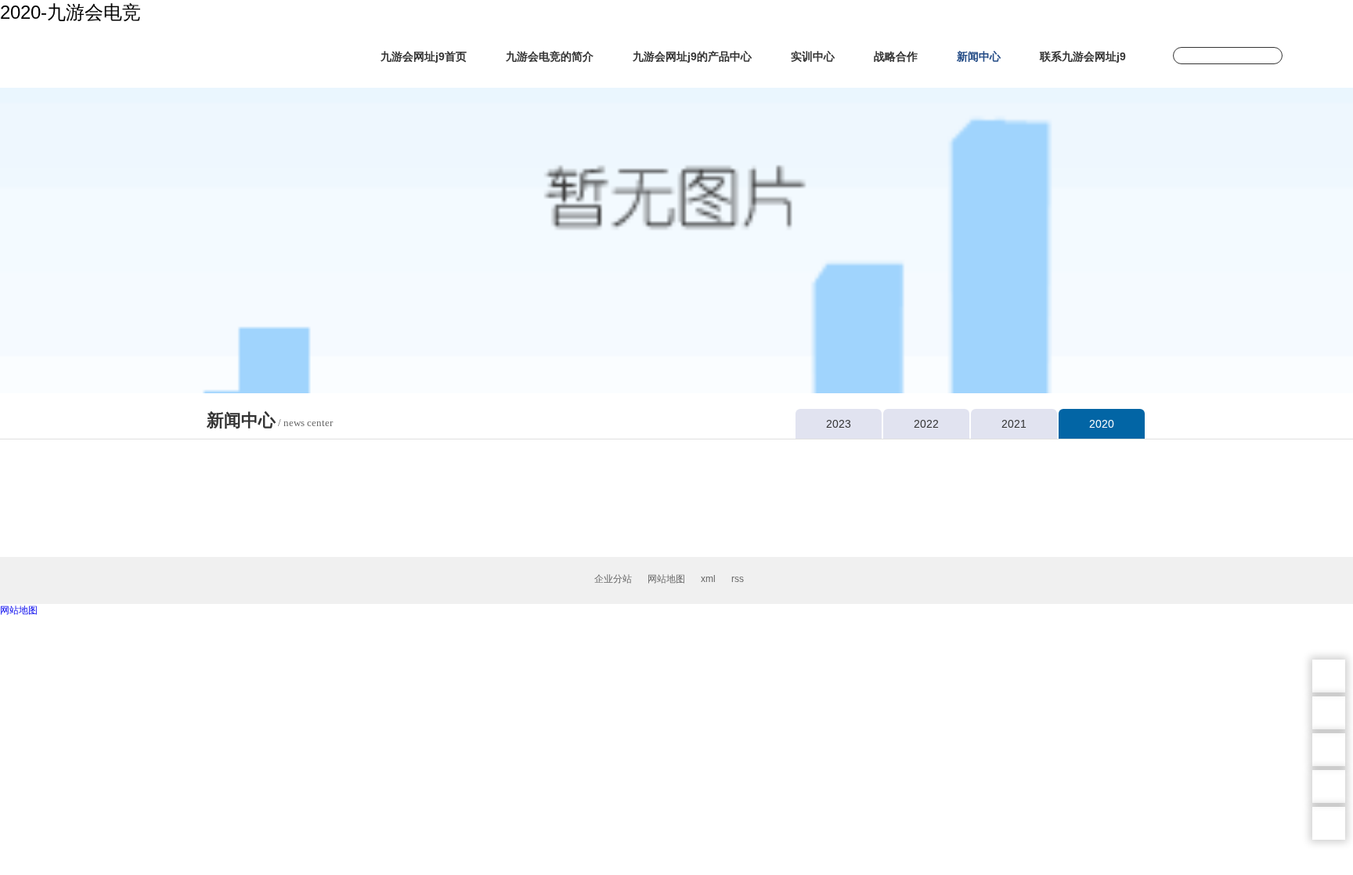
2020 (1101, 424)
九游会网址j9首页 (424, 56)
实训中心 (813, 56)
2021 (1013, 424)
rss (737, 578)
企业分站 (613, 578)
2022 (926, 424)
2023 (838, 424)
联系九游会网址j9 (1083, 56)
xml (708, 578)
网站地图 (666, 578)
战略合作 (896, 56)
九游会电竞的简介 (550, 56)
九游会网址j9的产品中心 (692, 56)
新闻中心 (979, 56)
